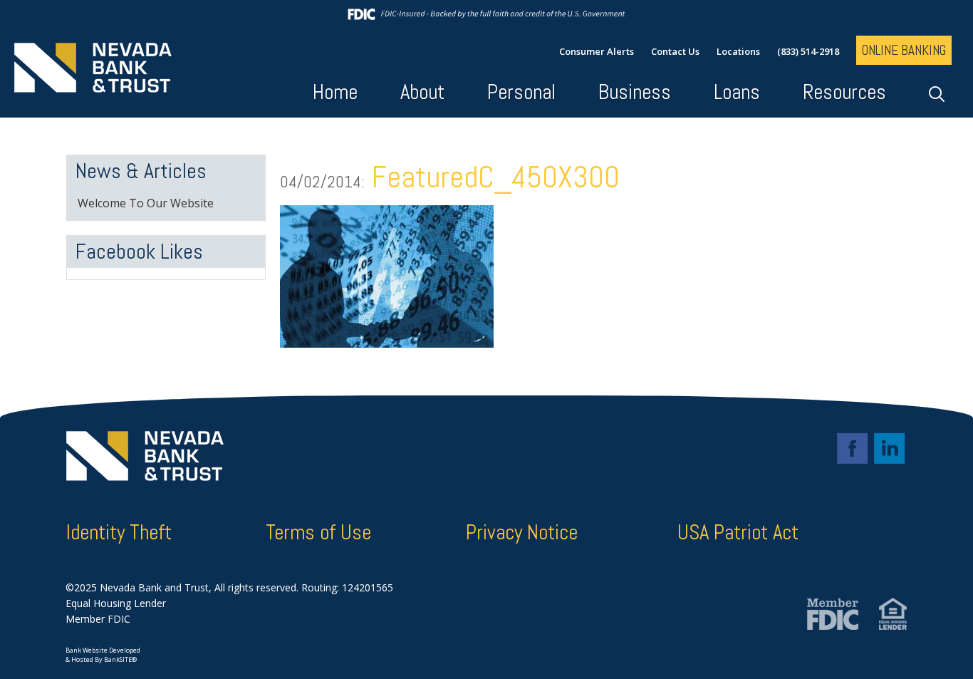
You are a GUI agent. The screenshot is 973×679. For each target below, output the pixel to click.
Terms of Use (318, 533)
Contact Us (675, 51)
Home (335, 92)
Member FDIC (98, 619)
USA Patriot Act (737, 533)
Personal (521, 92)
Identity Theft (119, 533)
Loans (737, 92)
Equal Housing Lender (116, 603)
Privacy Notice (522, 533)
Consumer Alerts (596, 51)
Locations (738, 51)
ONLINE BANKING (904, 50)
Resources (844, 92)
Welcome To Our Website (146, 203)
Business (634, 92)
